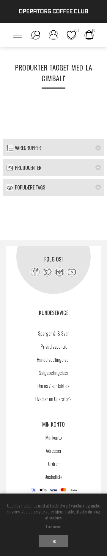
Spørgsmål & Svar (53, 333)
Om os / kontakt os (53, 385)
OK (53, 541)
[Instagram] (59, 272)
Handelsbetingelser (53, 359)
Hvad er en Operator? (53, 398)
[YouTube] (72, 272)
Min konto (53, 437)
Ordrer (53, 463)
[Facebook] (35, 272)
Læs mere (53, 526)
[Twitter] (47, 272)
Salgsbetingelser (53, 372)
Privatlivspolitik (54, 346)
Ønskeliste (53, 476)
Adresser (54, 450)
